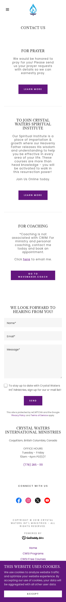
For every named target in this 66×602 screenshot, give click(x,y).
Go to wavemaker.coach (33, 275)
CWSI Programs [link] (33, 553)
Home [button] (33, 548)
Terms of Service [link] (39, 415)
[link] (33, 9)
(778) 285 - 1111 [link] (33, 465)
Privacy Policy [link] (18, 415)
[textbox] (33, 322)
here (26, 259)
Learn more (33, 89)
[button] (5, 9)
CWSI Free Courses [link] (33, 559)
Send (33, 400)
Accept (33, 593)
